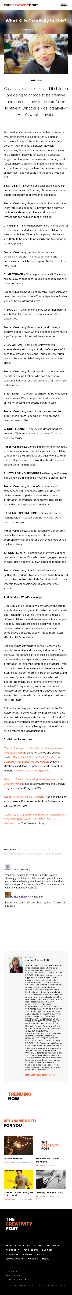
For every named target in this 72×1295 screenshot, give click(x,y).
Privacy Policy (13, 1276)
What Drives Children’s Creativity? (25, 796)
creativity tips (26, 850)
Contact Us (11, 1272)
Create (40, 1254)
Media (45, 1259)
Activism (27, 1254)
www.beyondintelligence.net (34, 770)
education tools (48, 850)
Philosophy (12, 1250)
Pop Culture (22, 1245)
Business (47, 1250)
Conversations (15, 1259)
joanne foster (53, 854)
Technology (54, 1245)
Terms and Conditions (17, 1280)
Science (38, 1245)
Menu (64, 5)
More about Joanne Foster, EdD (40, 1075)
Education (12, 1254)
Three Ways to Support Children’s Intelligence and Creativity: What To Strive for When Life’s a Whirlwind (35, 819)
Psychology (30, 1250)
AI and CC (33, 1259)
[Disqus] (36, 906)
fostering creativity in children (23, 854)
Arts (8, 1245)
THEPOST (19, 1224)
